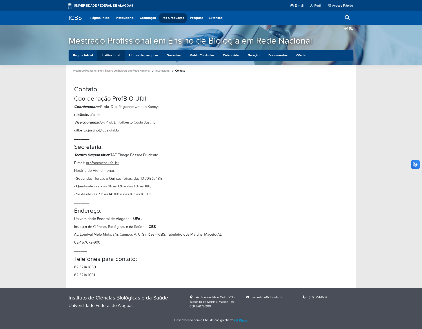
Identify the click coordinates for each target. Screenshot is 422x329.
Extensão (216, 18)
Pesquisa (196, 18)
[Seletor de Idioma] (351, 29)
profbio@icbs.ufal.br (102, 163)
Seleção (254, 55)
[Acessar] (346, 29)
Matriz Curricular (201, 55)
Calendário (231, 55)
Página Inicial (100, 18)
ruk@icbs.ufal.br (87, 115)
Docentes (174, 55)
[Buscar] (347, 18)
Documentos (277, 55)
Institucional (125, 18)
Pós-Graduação (173, 18)
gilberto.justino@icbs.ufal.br (97, 130)
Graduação (148, 18)
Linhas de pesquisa (143, 55)
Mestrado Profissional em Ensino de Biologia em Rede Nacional (190, 41)
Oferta (301, 55)
